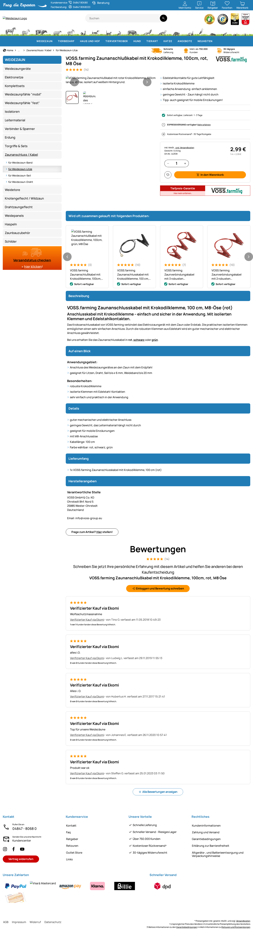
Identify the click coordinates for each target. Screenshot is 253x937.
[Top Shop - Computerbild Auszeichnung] (245, 20)
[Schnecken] (235, 31)
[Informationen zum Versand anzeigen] (162, 886)
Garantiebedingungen (206, 839)
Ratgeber (72, 839)
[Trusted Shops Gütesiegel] (223, 20)
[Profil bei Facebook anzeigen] (13, 849)
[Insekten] (245, 31)
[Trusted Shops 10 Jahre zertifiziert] (235, 20)
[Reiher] (201, 31)
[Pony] (26, 31)
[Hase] (119, 31)
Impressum (19, 922)
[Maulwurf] (213, 31)
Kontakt (71, 825)
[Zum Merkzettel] (167, 174)
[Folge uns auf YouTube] (22, 849)
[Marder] (189, 31)
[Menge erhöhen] (185, 163)
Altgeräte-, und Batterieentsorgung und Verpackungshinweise (218, 854)
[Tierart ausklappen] (160, 41)
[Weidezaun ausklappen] (54, 41)
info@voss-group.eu (84, 518)
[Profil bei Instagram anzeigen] (5, 849)
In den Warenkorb (212, 175)
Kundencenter (21, 840)
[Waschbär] (176, 31)
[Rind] (41, 31)
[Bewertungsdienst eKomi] (209, 20)
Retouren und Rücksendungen (236, 927)
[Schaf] (57, 31)
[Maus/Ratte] (225, 31)
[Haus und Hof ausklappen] (102, 41)
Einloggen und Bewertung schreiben (160, 588)
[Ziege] (71, 31)
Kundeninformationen (206, 825)
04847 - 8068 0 (24, 828)
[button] (111, 80)
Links (69, 859)
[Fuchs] (162, 31)
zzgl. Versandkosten (184, 147)
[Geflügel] (83, 31)
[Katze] (108, 31)
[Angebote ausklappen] (194, 41)
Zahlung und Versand (205, 832)
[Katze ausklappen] (174, 41)
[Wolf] (147, 31)
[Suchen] (163, 18)
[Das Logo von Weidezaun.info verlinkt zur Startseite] (44, 18)
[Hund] (96, 31)
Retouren (72, 846)
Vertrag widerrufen (20, 859)
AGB (5, 922)
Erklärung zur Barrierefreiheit (210, 846)
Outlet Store (74, 852)
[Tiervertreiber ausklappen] (130, 41)
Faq (68, 832)
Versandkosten (243, 920)
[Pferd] (11, 31)
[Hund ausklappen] (143, 41)
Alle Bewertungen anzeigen (159, 792)
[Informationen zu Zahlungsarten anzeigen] (74, 892)
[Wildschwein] (132, 31)
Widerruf (35, 922)
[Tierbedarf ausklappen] (77, 41)
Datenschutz (52, 922)
